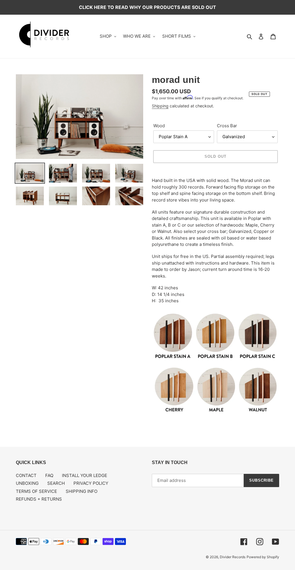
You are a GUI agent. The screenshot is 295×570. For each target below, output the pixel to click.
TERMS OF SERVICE (36, 491)
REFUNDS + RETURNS (39, 499)
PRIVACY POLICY (90, 483)
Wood (159, 125)
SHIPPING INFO (81, 491)
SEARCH (56, 483)
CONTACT (26, 475)
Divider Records (232, 557)
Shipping (160, 105)
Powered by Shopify (263, 557)
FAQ (49, 475)
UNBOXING (27, 483)
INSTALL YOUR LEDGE (84, 475)
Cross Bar (227, 125)
